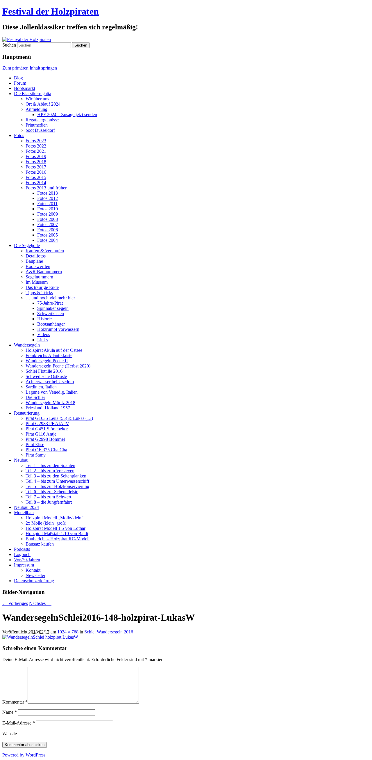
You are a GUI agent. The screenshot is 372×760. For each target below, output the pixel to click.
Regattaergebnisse (42, 119)
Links (42, 339)
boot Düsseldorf (40, 130)
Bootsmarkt (24, 88)
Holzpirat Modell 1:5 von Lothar (55, 528)
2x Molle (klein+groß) (46, 523)
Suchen (9, 44)
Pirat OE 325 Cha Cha (46, 449)
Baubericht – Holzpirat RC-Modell (58, 538)
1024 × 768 (67, 631)
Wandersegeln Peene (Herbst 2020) (58, 365)
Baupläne (34, 261)
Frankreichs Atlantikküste (49, 355)
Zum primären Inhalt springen (29, 67)
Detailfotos (36, 255)
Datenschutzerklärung (34, 580)
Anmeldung (36, 109)
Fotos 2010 (47, 208)
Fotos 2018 (36, 161)
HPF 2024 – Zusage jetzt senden (67, 114)
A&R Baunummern (44, 271)
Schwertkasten (50, 313)
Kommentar (15, 701)
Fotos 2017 (36, 166)
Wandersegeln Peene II (47, 360)
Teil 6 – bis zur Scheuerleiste (52, 491)
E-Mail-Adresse (18, 722)
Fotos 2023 (36, 140)
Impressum (24, 564)
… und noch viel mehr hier (50, 297)
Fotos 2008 (47, 219)
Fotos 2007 (47, 224)
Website (9, 733)
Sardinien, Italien (41, 386)
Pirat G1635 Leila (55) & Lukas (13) (59, 418)
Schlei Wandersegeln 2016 (108, 631)
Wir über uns (37, 98)
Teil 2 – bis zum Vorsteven (50, 470)
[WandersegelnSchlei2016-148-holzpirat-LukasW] (40, 637)
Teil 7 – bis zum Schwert (48, 496)
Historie (44, 318)
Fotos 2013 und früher (46, 187)
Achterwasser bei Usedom (50, 381)
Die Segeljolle (27, 245)
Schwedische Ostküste (46, 376)
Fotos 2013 (47, 193)
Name (9, 712)
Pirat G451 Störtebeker (47, 428)
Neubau (21, 460)
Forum (20, 83)
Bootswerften (38, 266)
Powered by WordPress (23, 754)
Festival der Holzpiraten (50, 11)
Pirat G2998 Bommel (45, 439)
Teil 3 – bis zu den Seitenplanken (56, 475)
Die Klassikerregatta (32, 93)
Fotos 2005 (47, 234)
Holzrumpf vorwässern (58, 329)
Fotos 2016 (36, 172)
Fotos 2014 (36, 182)
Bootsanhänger (51, 324)
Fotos (19, 135)
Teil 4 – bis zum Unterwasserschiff (57, 481)
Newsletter (35, 575)
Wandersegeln (27, 344)
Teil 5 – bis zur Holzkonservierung (57, 486)
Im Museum (37, 282)
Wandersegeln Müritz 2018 (50, 402)
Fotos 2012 (47, 198)
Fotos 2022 (36, 145)
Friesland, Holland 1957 (48, 407)
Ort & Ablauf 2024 (43, 104)
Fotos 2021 (36, 151)
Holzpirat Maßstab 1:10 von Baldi (57, 533)
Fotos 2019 (36, 156)
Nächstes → (40, 603)
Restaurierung (27, 413)
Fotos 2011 (47, 203)
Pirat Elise (35, 444)
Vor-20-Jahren (27, 559)
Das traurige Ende (42, 287)
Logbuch (22, 554)
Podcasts (22, 549)
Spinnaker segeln (53, 308)
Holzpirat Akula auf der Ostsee (54, 350)
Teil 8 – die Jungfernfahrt (49, 502)
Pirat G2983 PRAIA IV (47, 423)
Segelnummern (39, 276)
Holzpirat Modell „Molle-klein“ (54, 517)
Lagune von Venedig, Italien (52, 392)
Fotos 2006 (47, 229)
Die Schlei (35, 397)
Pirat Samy (36, 454)
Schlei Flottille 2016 (44, 371)
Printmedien (37, 124)
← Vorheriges (15, 603)
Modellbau (24, 512)
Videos (43, 334)
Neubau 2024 (26, 507)
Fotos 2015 (36, 177)
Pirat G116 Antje (41, 434)
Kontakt (33, 570)
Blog (18, 77)
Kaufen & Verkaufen (45, 250)
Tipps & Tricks (39, 292)
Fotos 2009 (47, 214)
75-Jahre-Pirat (50, 303)
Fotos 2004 (47, 240)
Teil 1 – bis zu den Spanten (50, 465)
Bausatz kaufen (40, 543)
